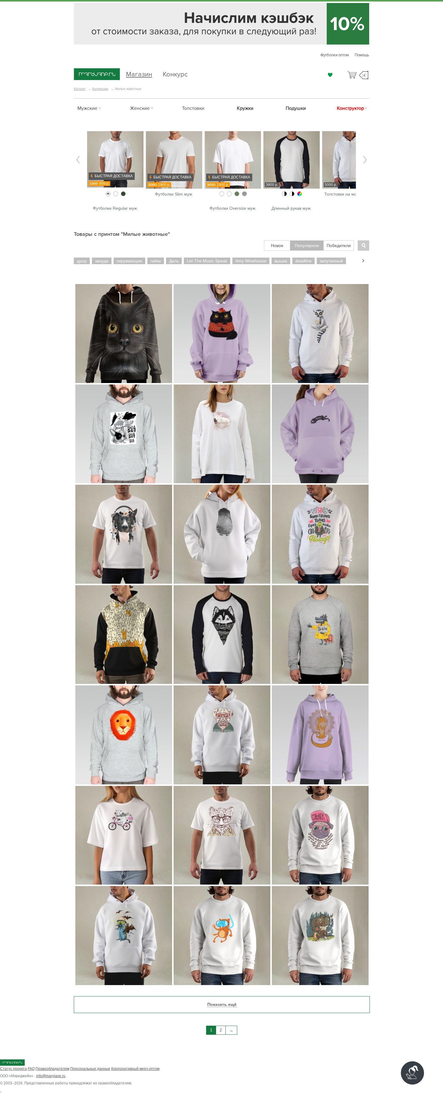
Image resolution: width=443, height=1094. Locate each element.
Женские (140, 108)
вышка (281, 260)
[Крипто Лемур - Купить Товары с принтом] (320, 333)
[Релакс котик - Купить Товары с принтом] (320, 434)
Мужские (87, 108)
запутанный (331, 260)
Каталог (80, 89)
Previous (78, 160)
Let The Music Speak (207, 260)
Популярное (307, 245)
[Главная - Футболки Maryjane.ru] (97, 74)
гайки (155, 260)
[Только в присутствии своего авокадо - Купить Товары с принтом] (320, 534)
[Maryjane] (12, 1064)
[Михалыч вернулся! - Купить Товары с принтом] (320, 935)
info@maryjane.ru (50, 1076)
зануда (101, 260)
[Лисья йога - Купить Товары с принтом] (320, 734)
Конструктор (350, 108)
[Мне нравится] (330, 75)
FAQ (31, 1069)
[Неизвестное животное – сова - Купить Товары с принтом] (222, 534)
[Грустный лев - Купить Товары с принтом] (123, 734)
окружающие (129, 260)
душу (82, 260)
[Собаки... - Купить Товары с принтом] (320, 835)
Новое (277, 245)
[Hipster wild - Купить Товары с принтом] (222, 835)
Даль (174, 260)
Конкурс (175, 73)
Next (364, 160)
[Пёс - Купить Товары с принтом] (222, 634)
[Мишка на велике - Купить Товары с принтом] (123, 835)
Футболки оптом (334, 55)
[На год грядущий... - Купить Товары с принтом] (123, 434)
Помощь (362, 55)
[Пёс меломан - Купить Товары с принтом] (123, 534)
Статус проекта (13, 1069)
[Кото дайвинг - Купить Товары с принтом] (222, 935)
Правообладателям (52, 1069)
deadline (303, 260)
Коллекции (100, 89)
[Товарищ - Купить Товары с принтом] (320, 634)
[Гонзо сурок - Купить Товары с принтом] (123, 935)
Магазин (139, 73)
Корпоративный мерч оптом (135, 1069)
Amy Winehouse (250, 260)
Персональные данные (90, 1069)
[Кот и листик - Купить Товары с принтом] (222, 333)
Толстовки (193, 108)
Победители (339, 245)
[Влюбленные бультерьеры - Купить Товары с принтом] (222, 434)
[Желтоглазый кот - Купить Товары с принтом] (123, 333)
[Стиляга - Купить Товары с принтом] (222, 734)
